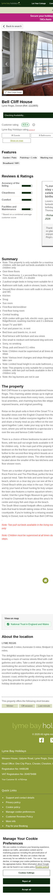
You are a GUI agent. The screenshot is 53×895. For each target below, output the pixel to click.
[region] (26, 862)
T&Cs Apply (46, 19)
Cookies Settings (26, 873)
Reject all (26, 881)
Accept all (26, 889)
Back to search (14, 26)
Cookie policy (42, 867)
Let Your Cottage (39, 3)
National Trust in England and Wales (30, 624)
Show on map (16, 140)
